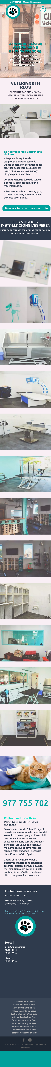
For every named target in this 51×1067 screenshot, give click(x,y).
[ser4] (25, 322)
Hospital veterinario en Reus (24, 1033)
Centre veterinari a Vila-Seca (24, 1014)
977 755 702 (25, 803)
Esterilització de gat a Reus (24, 1020)
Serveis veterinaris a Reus (24, 1008)
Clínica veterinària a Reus (24, 1001)
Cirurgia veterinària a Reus (24, 1027)
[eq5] (25, 534)
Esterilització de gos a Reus (24, 1023)
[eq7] (25, 619)
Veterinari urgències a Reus (24, 1017)
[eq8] (25, 661)
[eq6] (25, 576)
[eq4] (25, 492)
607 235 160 (22, 895)
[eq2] (25, 407)
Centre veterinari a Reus (24, 1005)
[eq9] (25, 703)
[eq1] (25, 365)
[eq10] (25, 745)
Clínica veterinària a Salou (24, 1011)
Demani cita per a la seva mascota (26, 208)
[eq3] (25, 449)
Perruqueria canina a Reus (24, 1030)
